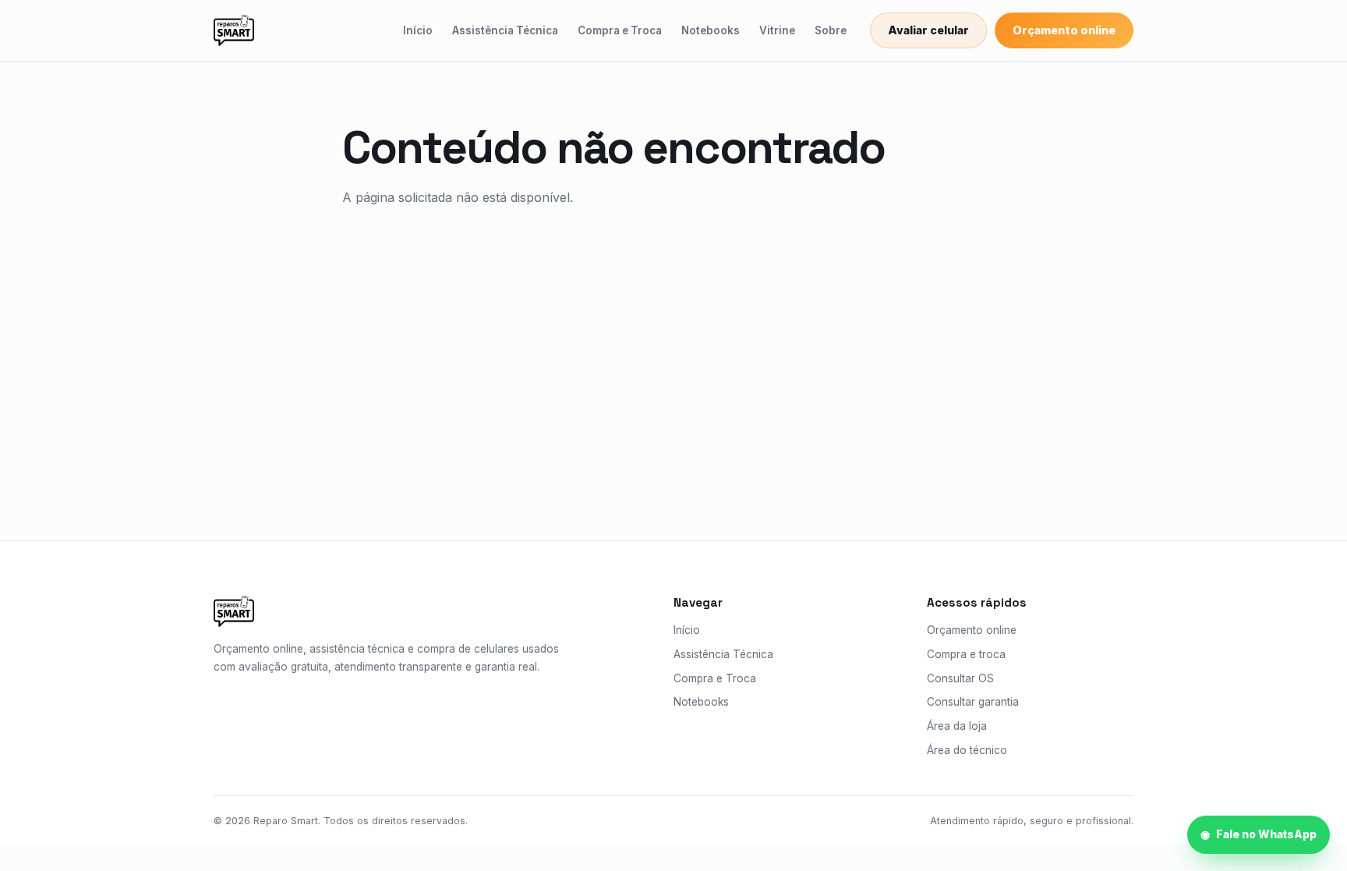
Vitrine (777, 30)
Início (418, 30)
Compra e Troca (620, 30)
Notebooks (710, 30)
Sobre (831, 30)
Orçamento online (1064, 30)
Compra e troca (966, 654)
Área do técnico (967, 750)
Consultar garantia (973, 702)
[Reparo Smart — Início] (234, 30)
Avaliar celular (928, 30)
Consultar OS (960, 678)
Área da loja (957, 726)
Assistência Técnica (505, 30)
